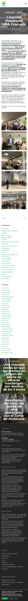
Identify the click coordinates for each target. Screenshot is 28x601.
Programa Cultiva (8, 267)
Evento (19, 12)
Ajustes (11, 598)
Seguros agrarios (7, 272)
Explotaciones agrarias (9, 254)
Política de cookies (8, 564)
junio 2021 (5, 342)
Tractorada (5, 278)
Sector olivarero (7, 270)
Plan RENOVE (6, 263)
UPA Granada (14, 28)
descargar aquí (12, 106)
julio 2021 (5, 340)
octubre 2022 (6, 316)
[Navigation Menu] (25, 3)
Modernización (7, 259)
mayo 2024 (5, 307)
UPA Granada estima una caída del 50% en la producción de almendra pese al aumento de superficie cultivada (14, 472)
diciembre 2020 (7, 353)
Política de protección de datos (12, 566)
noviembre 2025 (7, 296)
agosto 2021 (6, 337)
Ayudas (4, 233)
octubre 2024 (6, 301)
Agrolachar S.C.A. (8, 47)
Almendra (5, 228)
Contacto (5, 558)
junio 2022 (5, 322)
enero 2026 (5, 294)
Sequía (4, 274)
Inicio (3, 560)
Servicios (5, 569)
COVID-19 (5, 244)
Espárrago (5, 250)
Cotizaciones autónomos (10, 241)
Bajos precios (6, 235)
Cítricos (4, 239)
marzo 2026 (6, 290)
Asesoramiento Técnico (10, 231)
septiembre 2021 (7, 335)
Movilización (6, 261)
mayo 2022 (5, 324)
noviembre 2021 (7, 331)
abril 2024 (5, 309)
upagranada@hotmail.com (11, 441)
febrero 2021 (6, 350)
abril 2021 (5, 346)
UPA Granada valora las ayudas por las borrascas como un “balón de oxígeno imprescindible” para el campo (14, 496)
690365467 (6, 439)
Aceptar (4, 598)
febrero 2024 (6, 314)
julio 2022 (5, 320)
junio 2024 (5, 305)
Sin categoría (6, 276)
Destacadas (10, 12)
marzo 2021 (6, 348)
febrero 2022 (6, 327)
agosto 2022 (6, 318)
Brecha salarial (7, 237)
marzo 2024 (6, 311)
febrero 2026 (6, 292)
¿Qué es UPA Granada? (10, 554)
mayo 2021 (5, 344)
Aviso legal (5, 556)
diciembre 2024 (7, 298)
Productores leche (8, 265)
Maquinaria (6, 257)
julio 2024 (5, 303)
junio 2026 (5, 288)
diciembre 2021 (7, 329)
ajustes (20, 595)
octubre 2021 (6, 333)
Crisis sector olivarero (9, 246)
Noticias (4, 562)
